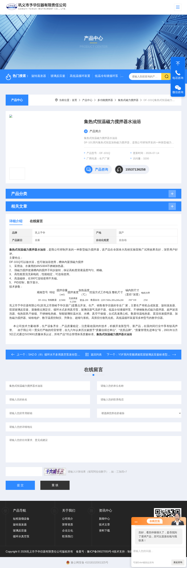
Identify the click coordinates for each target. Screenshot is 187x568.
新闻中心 (104, 518)
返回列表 (96, 354)
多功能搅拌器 (105, 100)
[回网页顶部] (178, 62)
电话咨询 (177, 77)
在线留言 (36, 221)
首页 (74, 100)
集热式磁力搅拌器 (128, 100)
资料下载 (104, 530)
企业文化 (67, 530)
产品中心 (17, 100)
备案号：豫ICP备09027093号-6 (95, 551)
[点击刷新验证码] (55, 471)
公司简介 (67, 518)
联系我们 (67, 536)
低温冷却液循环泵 (106, 75)
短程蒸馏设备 (21, 518)
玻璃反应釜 (58, 75)
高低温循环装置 (80, 75)
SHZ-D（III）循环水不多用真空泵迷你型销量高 (56, 354)
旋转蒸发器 (38, 75)
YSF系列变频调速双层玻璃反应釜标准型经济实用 (148, 354)
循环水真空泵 (21, 536)
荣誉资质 (67, 524)
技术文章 (104, 524)
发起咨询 (177, 562)
